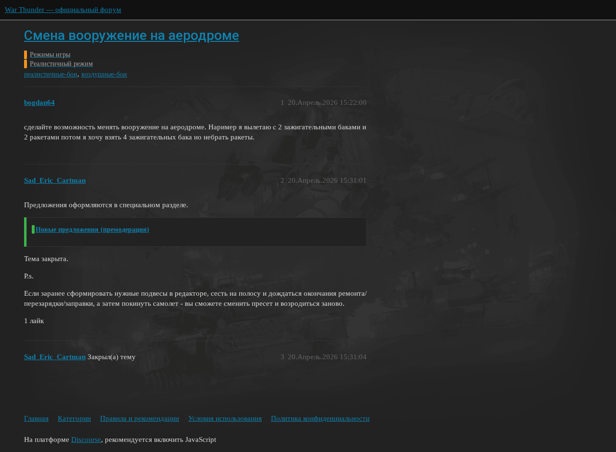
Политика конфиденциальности (320, 418)
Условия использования (225, 418)
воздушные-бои (104, 74)
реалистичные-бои (50, 74)
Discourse (86, 439)
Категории (74, 418)
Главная (36, 418)
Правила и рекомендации (139, 418)
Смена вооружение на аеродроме (131, 35)
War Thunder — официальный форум (63, 9)
